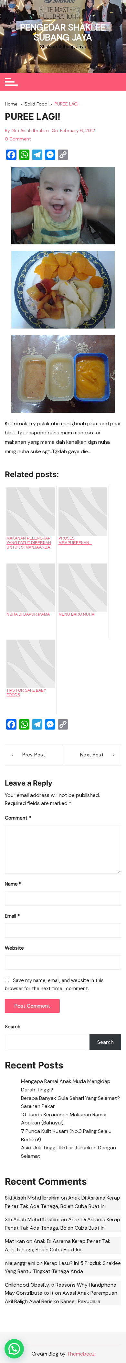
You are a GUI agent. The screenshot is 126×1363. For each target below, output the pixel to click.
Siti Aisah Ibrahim (30, 130)
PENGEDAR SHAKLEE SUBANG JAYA (63, 32)
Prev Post (33, 755)
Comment (18, 818)
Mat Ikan (15, 1241)
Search (12, 1026)
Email (12, 916)
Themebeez (81, 1353)
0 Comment (18, 139)
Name (13, 884)
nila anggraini (20, 1263)
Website (14, 948)
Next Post (92, 755)
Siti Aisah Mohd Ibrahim (32, 1197)
